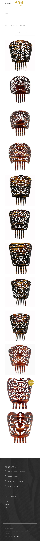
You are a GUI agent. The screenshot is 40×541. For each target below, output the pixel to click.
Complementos (9, 501)
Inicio (6, 14)
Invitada (7, 504)
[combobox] (25, 32)
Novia (6, 507)
